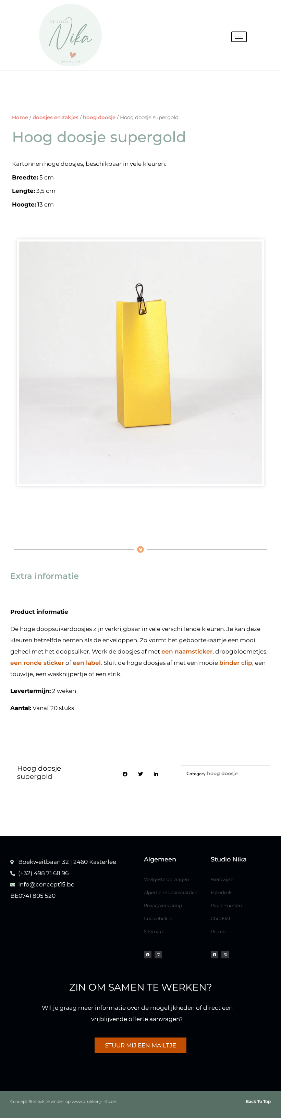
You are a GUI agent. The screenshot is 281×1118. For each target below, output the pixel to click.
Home (20, 117)
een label (87, 662)
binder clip (235, 662)
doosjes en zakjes (55, 117)
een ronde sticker (37, 662)
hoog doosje (99, 117)
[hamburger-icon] (239, 37)
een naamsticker (186, 651)
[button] (125, 774)
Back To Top (258, 1101)
